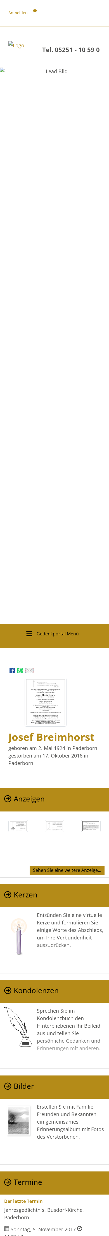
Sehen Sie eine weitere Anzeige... (67, 870)
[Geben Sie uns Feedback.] (35, 12)
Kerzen (25, 895)
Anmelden (18, 12)
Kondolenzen (36, 990)
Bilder (24, 1086)
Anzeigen (29, 799)
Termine (28, 1182)
